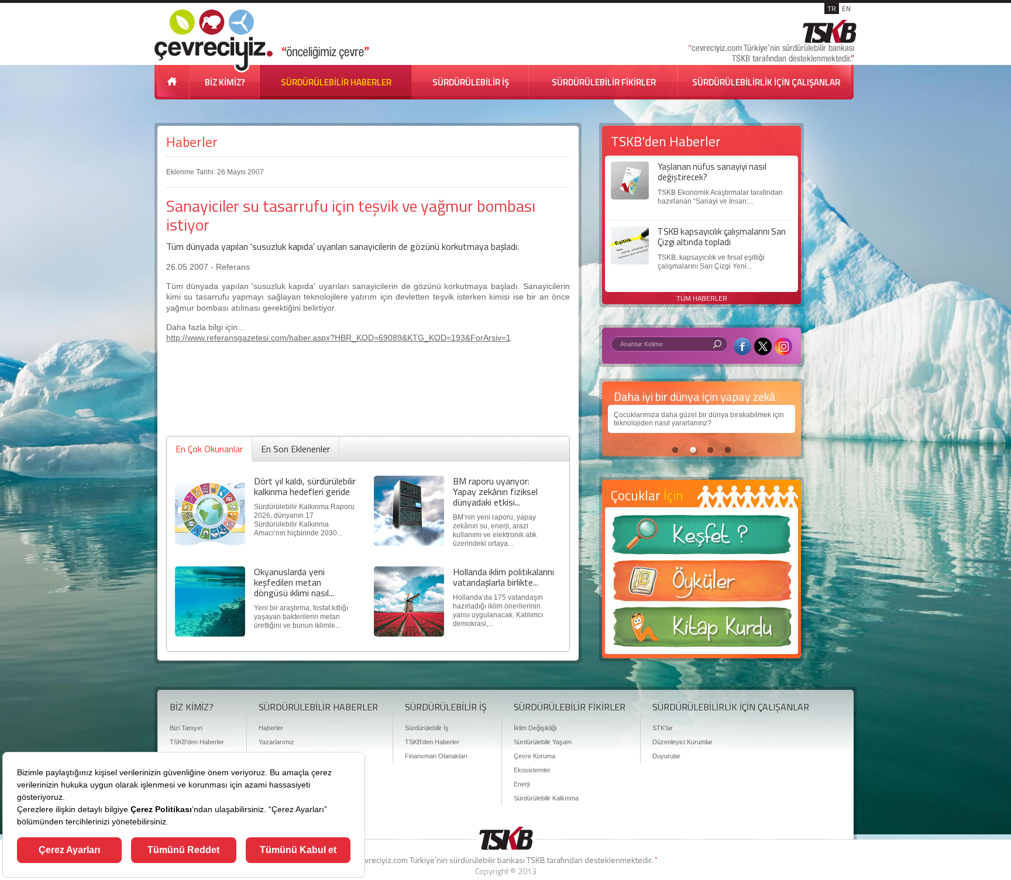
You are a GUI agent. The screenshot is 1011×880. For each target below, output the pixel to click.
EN (846, 8)
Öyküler (701, 584)
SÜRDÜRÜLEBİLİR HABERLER (336, 82)
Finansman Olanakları (436, 755)
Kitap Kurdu (701, 630)
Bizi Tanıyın (186, 727)
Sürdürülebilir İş (427, 727)
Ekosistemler (532, 770)
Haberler (192, 142)
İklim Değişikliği (535, 727)
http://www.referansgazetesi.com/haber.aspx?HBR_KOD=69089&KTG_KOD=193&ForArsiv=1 (338, 337)
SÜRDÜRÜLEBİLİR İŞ (470, 82)
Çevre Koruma (534, 755)
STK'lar (662, 727)
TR (831, 8)
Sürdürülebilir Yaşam (543, 741)
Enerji (521, 784)
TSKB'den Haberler (197, 741)
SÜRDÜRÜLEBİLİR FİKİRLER (604, 82)
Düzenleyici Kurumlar (682, 741)
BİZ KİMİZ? (225, 82)
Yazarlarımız (276, 741)
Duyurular (666, 755)
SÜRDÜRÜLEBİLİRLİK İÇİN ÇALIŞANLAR (766, 82)
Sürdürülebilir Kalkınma (546, 798)
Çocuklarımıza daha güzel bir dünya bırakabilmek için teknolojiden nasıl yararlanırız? (699, 419)
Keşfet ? (701, 538)
